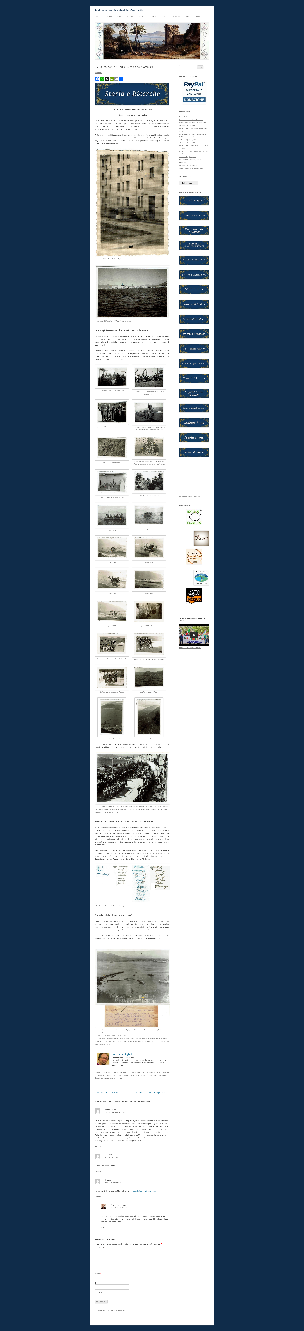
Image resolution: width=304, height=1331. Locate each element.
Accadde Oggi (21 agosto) (188, 157)
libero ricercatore (123, 1075)
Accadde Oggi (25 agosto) (188, 140)
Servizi (165, 17)
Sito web (98, 1292)
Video (188, 17)
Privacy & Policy (100, 1310)
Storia (119, 17)
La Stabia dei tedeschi (187, 137)
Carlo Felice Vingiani (116, 1078)
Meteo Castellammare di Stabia (190, 497)
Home (97, 17)
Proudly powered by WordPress (117, 1310)
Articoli (123, 1072)
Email (98, 1283)
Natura (141, 17)
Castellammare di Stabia (107, 1075)
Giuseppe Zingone (118, 1205)
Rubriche (199, 17)
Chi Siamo (108, 17)
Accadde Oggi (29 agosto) (188, 125)
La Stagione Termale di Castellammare (192, 123)
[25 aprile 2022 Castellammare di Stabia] (194, 635)
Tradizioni (153, 17)
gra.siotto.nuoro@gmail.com (144, 1191)
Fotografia (177, 17)
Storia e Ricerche (140, 1072)
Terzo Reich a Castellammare (158, 1075)
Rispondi (98, 1146)
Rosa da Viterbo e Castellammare (191, 120)
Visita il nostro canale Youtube (190, 648)
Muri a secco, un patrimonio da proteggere (151, 1092)
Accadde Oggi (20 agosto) (188, 165)
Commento (100, 1247)
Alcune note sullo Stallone (106, 1092)
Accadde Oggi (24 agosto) (188, 142)
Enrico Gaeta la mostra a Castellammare (193, 134)
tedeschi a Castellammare (138, 1075)
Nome (98, 1274)
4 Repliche (98, 73)
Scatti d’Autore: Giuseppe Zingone (191, 168)
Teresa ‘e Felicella (185, 117)
